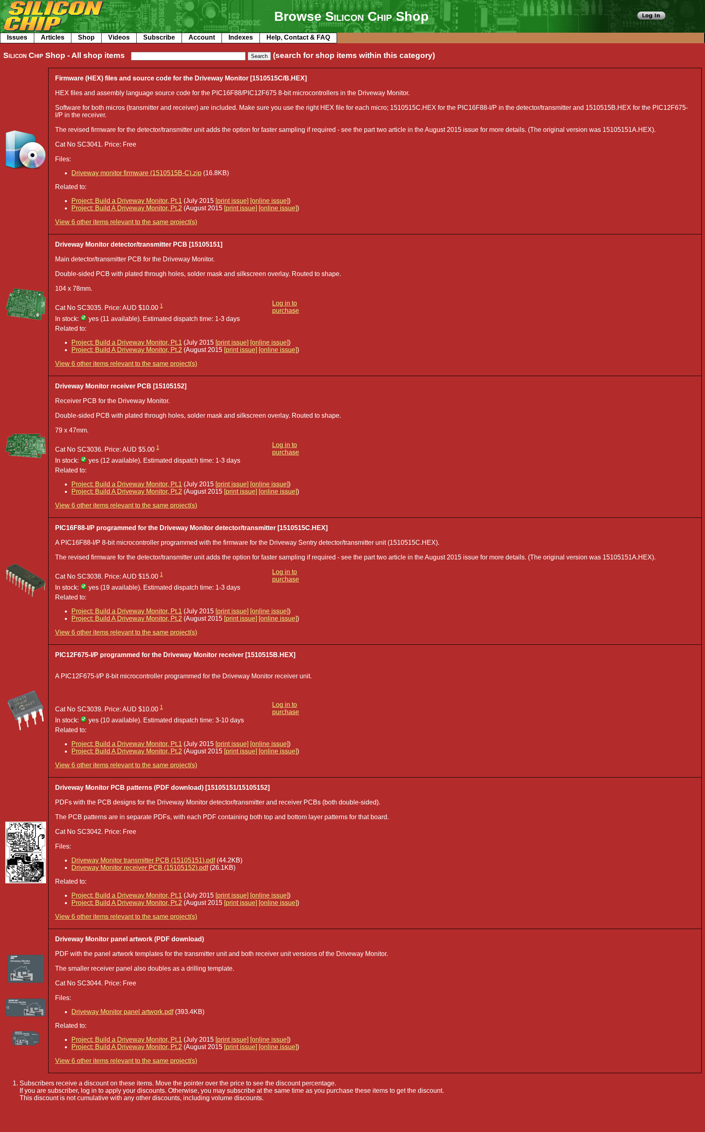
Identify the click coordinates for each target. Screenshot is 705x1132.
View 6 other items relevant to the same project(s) (126, 221)
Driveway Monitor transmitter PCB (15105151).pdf (143, 860)
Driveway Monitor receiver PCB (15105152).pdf (139, 867)
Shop (86, 37)
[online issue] (269, 200)
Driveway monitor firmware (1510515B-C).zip (136, 172)
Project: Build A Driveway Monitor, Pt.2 (126, 208)
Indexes (240, 37)
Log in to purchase (285, 307)
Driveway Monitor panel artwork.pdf (122, 1011)
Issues (17, 37)
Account (201, 37)
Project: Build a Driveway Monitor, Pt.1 (126, 200)
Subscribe (159, 37)
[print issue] (231, 200)
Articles (52, 37)
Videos (119, 37)
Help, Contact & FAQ (298, 37)
